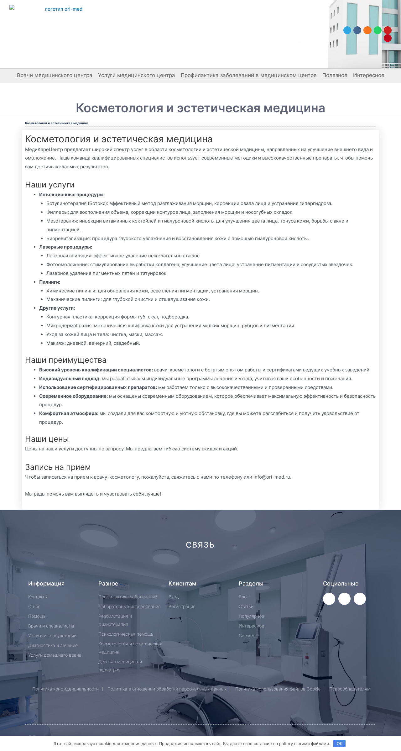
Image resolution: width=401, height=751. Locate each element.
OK (339, 743)
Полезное (334, 75)
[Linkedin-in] (232, 567)
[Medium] (211, 567)
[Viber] (274, 567)
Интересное (368, 75)
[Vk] (357, 30)
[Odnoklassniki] (367, 30)
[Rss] (295, 567)
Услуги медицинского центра (136, 75)
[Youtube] (388, 30)
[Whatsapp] (378, 30)
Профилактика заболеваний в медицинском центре (249, 75)
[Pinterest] (388, 38)
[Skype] (253, 567)
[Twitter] (329, 599)
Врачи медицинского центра (54, 75)
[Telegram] (347, 30)
